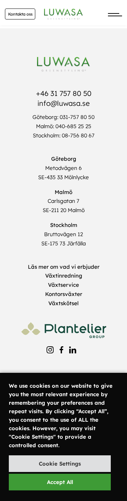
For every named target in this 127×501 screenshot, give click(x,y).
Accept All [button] (60, 482)
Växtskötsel (63, 303)
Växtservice (63, 284)
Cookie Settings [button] (60, 463)
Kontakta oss (20, 14)
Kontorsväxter (63, 294)
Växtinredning (63, 275)
